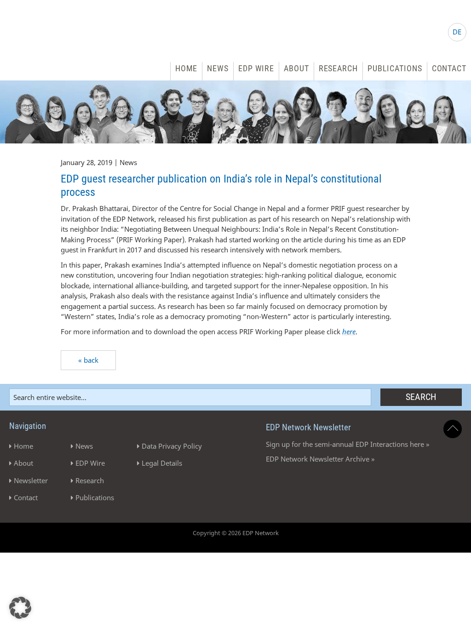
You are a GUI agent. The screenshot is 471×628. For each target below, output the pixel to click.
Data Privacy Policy (172, 446)
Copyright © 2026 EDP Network (236, 533)
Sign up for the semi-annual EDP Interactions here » (348, 444)
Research (338, 68)
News (218, 68)
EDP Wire (256, 68)
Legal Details (162, 463)
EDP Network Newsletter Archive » (320, 458)
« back (88, 360)
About (296, 68)
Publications (395, 68)
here (349, 331)
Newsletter (31, 480)
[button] (20, 608)
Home (186, 68)
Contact (449, 68)
